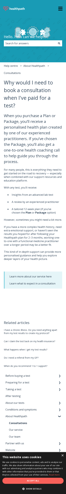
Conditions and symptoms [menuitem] (21, 409)
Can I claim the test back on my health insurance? (29, 341)
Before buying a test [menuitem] (17, 376)
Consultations (12, 73)
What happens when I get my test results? (25, 349)
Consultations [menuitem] (18, 423)
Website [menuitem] (10, 450)
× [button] (62, 455)
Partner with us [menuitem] (14, 443)
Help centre (11, 66)
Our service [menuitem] (16, 430)
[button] (59, 376)
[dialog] (33, 473)
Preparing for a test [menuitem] (17, 382)
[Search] (59, 43)
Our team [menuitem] (14, 436)
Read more (54, 474)
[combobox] (30, 43)
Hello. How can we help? (24, 36)
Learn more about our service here (30, 276)
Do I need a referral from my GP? (21, 357)
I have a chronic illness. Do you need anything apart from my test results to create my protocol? (30, 331)
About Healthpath (34, 66)
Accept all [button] (33, 480)
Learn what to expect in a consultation (32, 283)
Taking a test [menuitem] (13, 389)
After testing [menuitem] (13, 396)
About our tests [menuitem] (14, 403)
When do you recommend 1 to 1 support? (25, 365)
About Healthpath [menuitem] (16, 416)
